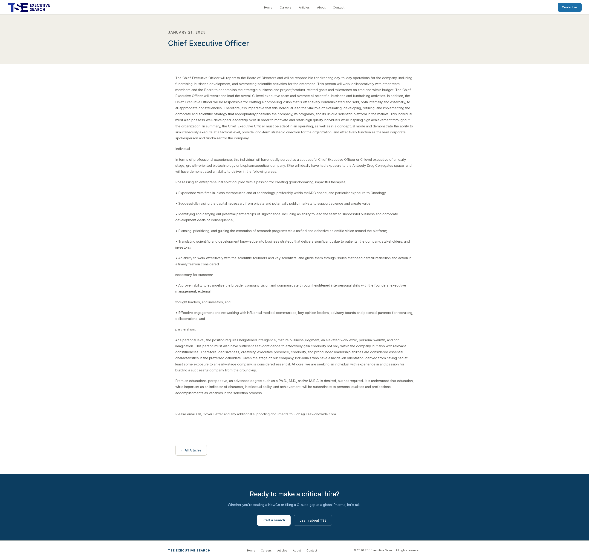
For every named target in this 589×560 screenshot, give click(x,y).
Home (268, 7)
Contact (338, 7)
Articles (304, 7)
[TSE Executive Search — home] (29, 7)
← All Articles (191, 450)
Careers (286, 7)
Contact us (569, 7)
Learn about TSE (313, 520)
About (321, 7)
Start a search (274, 520)
